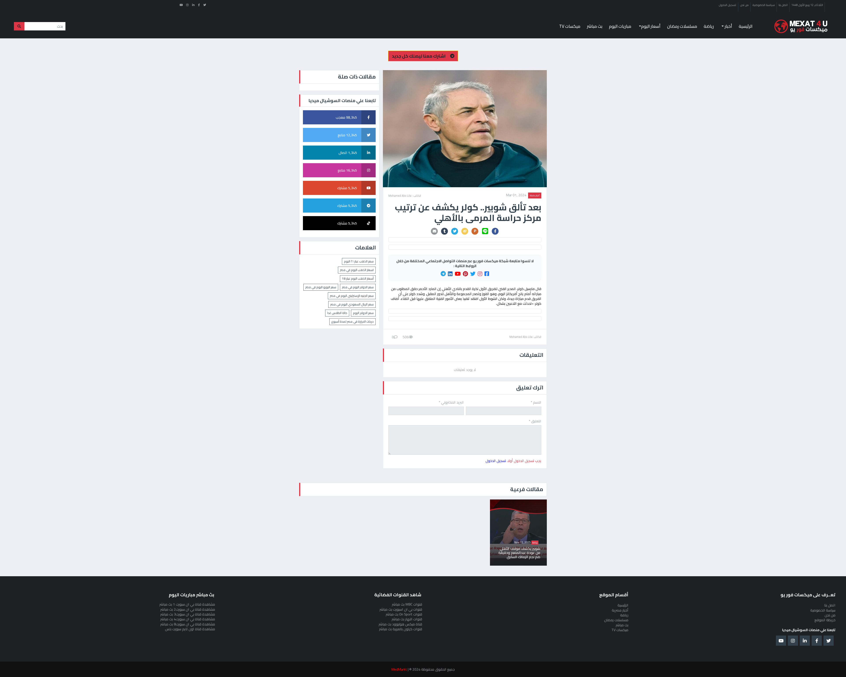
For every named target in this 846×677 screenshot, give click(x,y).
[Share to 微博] (464, 231)
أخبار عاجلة (535, 195)
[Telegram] (443, 274)
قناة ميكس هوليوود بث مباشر (400, 624)
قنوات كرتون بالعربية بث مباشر (400, 629)
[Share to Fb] (495, 231)
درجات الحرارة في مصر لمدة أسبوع (352, 321)
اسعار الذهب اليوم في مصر (357, 270)
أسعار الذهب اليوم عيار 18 (358, 278)
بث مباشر (594, 26)
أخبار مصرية (620, 610)
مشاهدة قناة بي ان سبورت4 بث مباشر (187, 619)
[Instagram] (480, 274)
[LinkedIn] (450, 274)
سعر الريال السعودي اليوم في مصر (352, 304)
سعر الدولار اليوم (363, 313)
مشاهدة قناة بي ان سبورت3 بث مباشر (187, 614)
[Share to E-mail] (434, 231)
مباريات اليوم (620, 26)
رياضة (709, 26)
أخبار (728, 26)
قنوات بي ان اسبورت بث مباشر (401, 609)
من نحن (744, 5)
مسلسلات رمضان (682, 26)
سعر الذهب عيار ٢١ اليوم (359, 261)
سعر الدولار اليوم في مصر (358, 287)
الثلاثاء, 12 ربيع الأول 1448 (807, 5)
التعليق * (535, 421)
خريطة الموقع (824, 620)
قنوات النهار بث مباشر (407, 619)
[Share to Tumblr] (444, 231)
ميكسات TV (569, 26)
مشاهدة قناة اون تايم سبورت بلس (190, 629)
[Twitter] (472, 274)
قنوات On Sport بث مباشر (404, 614)
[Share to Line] (485, 231)
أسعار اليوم (650, 26)
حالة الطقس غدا (337, 313)
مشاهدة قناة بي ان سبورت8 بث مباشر (187, 624)
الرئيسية (745, 26)
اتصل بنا (783, 5)
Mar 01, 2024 (516, 195)
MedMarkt (399, 669)
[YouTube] (458, 274)
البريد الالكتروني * (451, 402)
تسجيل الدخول (727, 5)
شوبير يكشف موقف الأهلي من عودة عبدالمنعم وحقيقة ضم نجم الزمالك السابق (519, 552)
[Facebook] (486, 274)
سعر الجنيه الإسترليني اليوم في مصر (352, 296)
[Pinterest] (465, 274)
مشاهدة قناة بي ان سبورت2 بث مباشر (187, 609)
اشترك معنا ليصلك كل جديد (419, 56)
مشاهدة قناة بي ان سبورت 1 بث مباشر (187, 604)
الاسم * (536, 402)
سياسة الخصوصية (763, 5)
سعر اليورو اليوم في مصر (320, 287)
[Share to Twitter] (454, 231)
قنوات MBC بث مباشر (407, 604)
